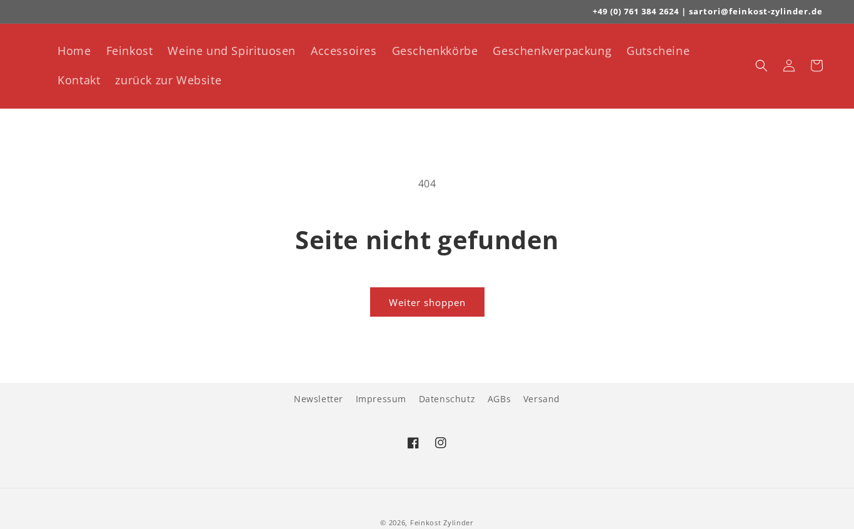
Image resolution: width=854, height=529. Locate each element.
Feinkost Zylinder (442, 522)
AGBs (499, 399)
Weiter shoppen (427, 302)
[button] (761, 65)
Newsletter (318, 399)
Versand (541, 399)
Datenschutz (447, 399)
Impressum (381, 399)
